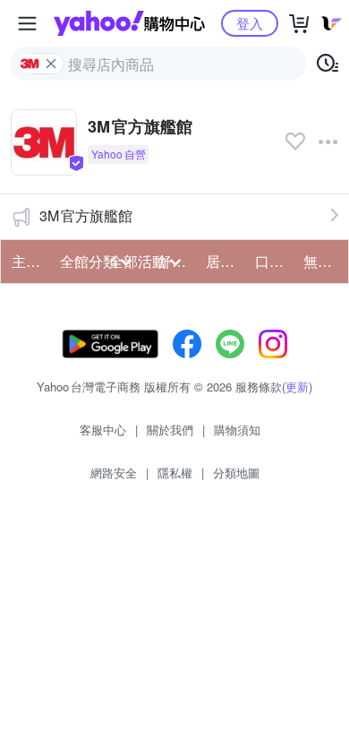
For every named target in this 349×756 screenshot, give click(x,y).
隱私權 (174, 472)
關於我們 (170, 429)
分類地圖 (236, 472)
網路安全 (113, 472)
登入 (249, 22)
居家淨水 (224, 261)
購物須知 (237, 429)
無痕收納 (322, 261)
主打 (26, 261)
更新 (297, 386)
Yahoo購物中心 (129, 23)
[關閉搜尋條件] (51, 64)
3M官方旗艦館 (85, 215)
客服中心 (103, 429)
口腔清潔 (274, 261)
